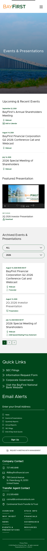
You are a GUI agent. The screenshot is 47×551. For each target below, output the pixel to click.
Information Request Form (22, 375)
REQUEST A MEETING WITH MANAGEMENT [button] (25, 450)
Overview (8, 511)
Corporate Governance (20, 380)
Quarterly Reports (11, 421)
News (7, 415)
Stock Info (30, 511)
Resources (30, 527)
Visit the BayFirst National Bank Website (21, 386)
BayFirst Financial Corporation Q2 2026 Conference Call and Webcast (21, 140)
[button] (9, 123)
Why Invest (9, 516)
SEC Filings (12, 370)
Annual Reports (11, 425)
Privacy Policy (23, 543)
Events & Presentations (13, 418)
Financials (30, 516)
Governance (31, 522)
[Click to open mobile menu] (41, 7)
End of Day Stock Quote (13, 432)
